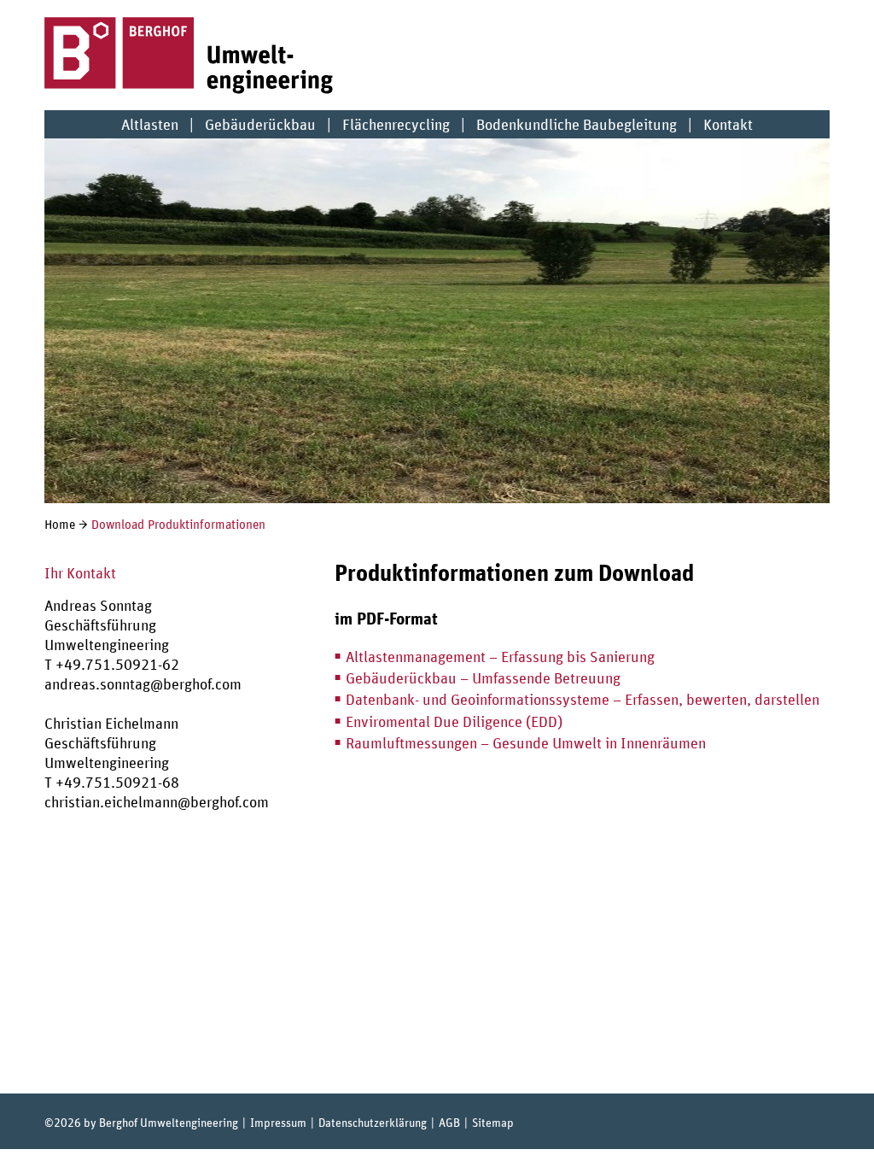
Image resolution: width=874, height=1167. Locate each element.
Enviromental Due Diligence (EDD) (454, 721)
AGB (449, 1122)
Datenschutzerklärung (372, 1122)
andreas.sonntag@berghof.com (143, 684)
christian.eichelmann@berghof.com (156, 802)
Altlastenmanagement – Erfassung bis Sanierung (500, 656)
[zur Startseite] (189, 88)
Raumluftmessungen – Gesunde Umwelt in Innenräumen (526, 743)
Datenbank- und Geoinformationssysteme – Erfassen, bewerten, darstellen (582, 699)
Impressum (278, 1122)
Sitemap (493, 1122)
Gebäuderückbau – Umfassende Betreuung (483, 678)
